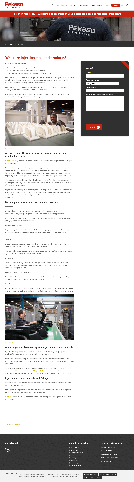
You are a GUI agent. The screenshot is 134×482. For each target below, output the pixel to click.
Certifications (107, 462)
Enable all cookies (90, 474)
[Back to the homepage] (14, 5)
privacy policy (34, 479)
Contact (116, 5)
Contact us (9, 148)
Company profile (77, 452)
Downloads (84, 5)
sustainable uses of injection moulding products (27, 371)
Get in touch (9, 397)
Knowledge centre (77, 463)
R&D (72, 455)
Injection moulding (11, 161)
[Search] (127, 5)
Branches (72, 5)
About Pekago (96, 5)
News (108, 5)
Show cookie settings (108, 474)
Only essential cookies (92, 477)
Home (54, 5)
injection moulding (13, 424)
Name (88, 72)
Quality (73, 458)
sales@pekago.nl (112, 457)
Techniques (60, 5)
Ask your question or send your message (101, 95)
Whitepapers (75, 460)
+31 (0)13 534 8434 (117, 454)
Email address (91, 87)
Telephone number (93, 80)
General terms (76, 465)
